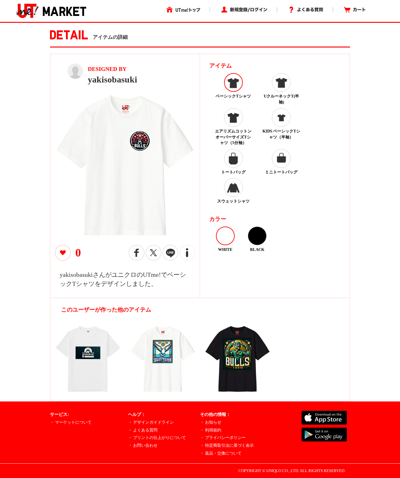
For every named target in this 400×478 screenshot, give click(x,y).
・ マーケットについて (71, 422)
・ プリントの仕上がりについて (157, 437)
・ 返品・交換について (221, 453)
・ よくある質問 (143, 430)
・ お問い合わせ (143, 445)
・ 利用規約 (210, 430)
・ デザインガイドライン (151, 422)
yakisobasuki (112, 79)
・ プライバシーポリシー (223, 437)
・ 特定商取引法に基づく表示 (227, 445)
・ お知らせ (210, 422)
